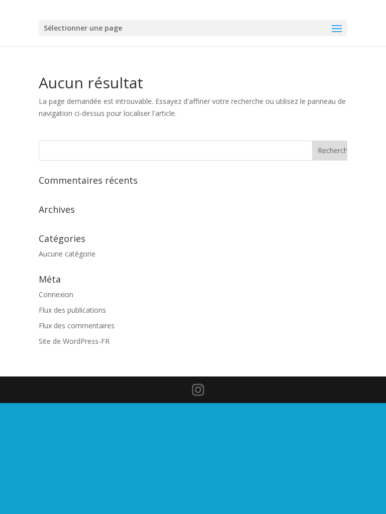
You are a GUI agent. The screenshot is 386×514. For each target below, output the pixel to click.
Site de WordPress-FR (74, 341)
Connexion (56, 294)
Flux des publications (72, 310)
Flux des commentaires (77, 325)
